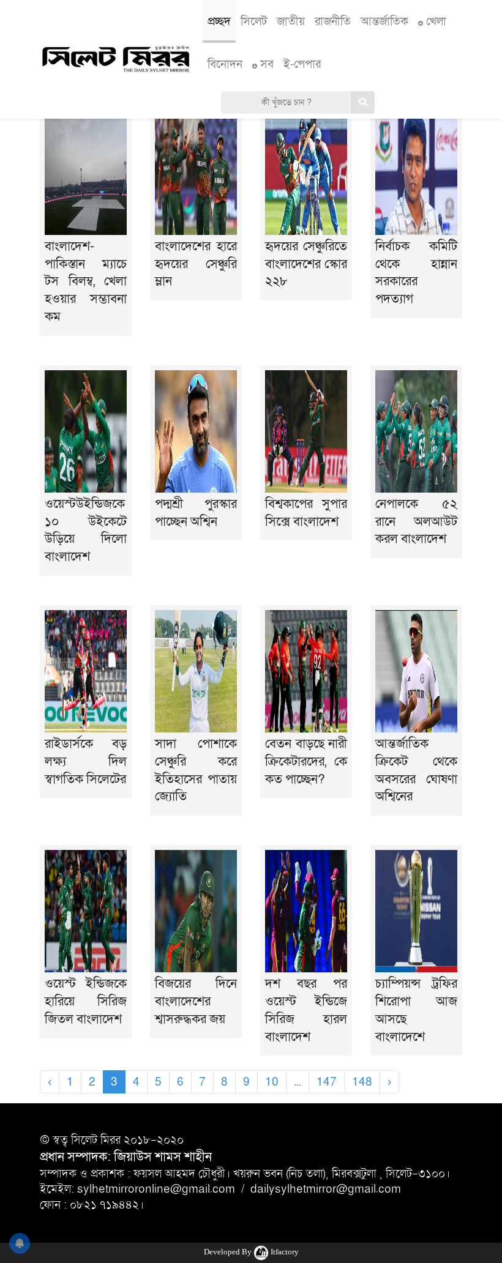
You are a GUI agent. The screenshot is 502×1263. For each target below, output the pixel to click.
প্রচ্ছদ (219, 21)
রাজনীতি (333, 21)
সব (265, 64)
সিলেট (254, 21)
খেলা (434, 21)
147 (327, 1082)
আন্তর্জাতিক (384, 21)
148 (362, 1082)
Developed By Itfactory (251, 1251)
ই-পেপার (302, 64)
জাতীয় (291, 21)
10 (272, 1082)
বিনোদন (225, 64)
